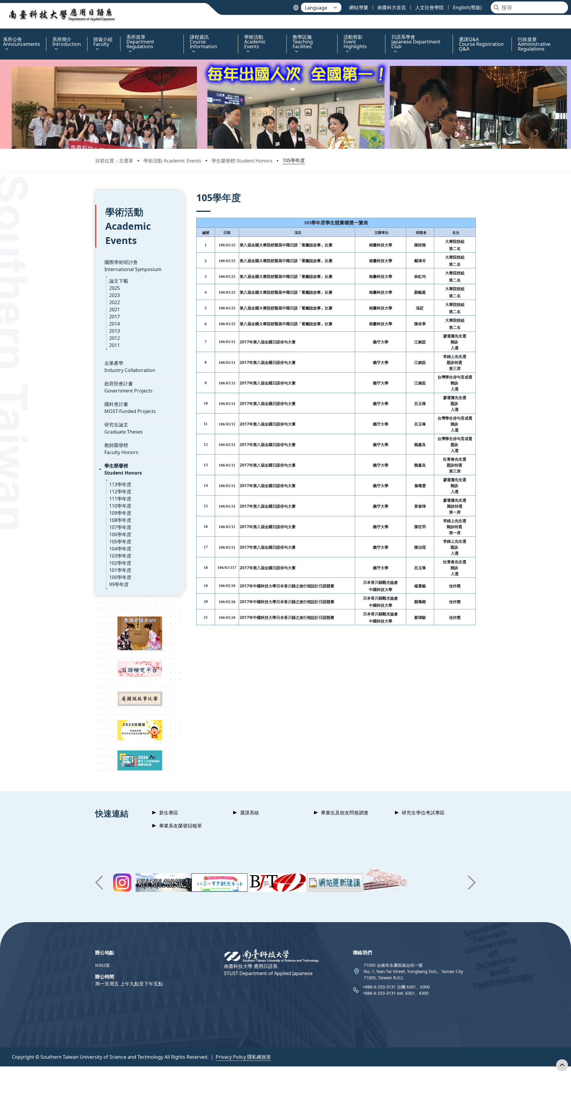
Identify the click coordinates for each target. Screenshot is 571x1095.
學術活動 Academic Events (172, 160)
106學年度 (120, 534)
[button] (99, 882)
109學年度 (120, 513)
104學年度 (120, 548)
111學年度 (120, 498)
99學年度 (119, 584)
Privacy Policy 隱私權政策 (243, 1057)
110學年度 (120, 506)
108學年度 (120, 520)
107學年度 (120, 527)
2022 (114, 302)
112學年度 (120, 491)
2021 (114, 309)
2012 (114, 338)
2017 (114, 316)
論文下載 (118, 281)
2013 (114, 331)
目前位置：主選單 (114, 160)
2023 (114, 295)
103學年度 (120, 556)
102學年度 (120, 563)
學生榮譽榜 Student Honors (241, 160)
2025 (114, 288)
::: (1, 33)
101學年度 (120, 570)
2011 (114, 345)
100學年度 (120, 577)
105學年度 (294, 160)
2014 (114, 323)
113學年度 (120, 484)
